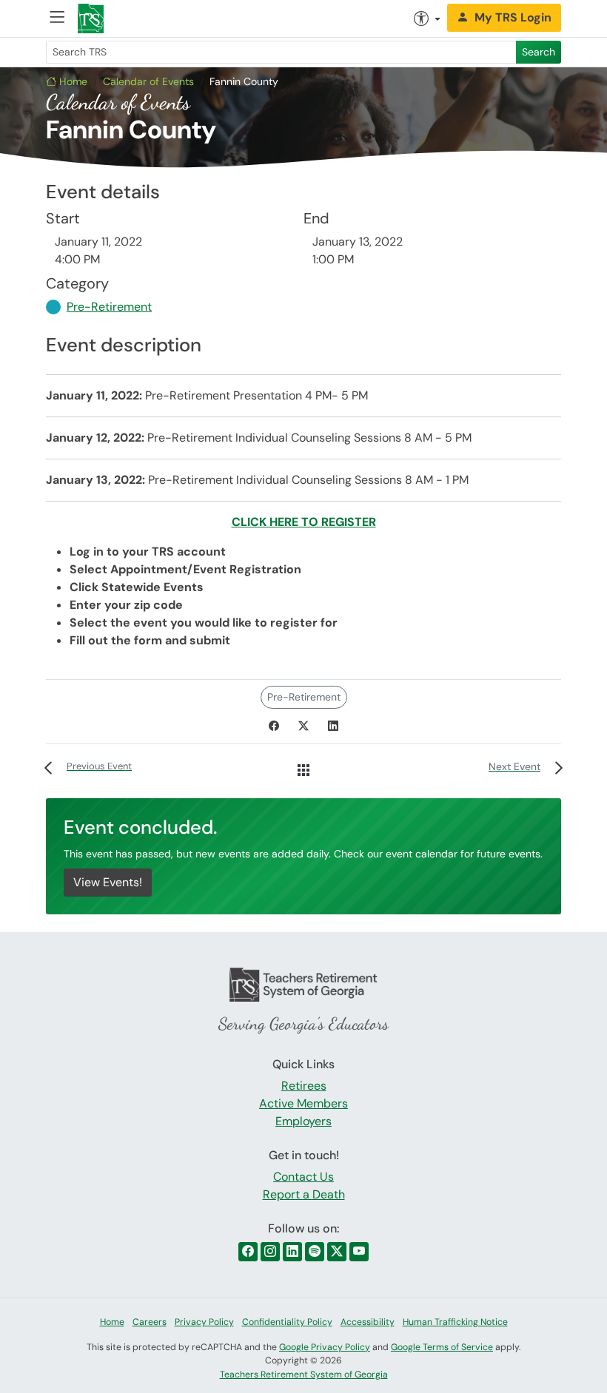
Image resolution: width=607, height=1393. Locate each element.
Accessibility (368, 1322)
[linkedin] (292, 1251)
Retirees (303, 1085)
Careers (150, 1322)
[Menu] (57, 19)
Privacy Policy (204, 1322)
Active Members (303, 1103)
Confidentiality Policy (287, 1322)
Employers (303, 1121)
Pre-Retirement (109, 306)
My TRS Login (512, 17)
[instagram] (270, 1251)
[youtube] (359, 1251)
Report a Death (304, 1194)
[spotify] (314, 1251)
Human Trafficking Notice (455, 1322)
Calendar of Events (148, 81)
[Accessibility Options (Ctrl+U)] (427, 18)
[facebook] (248, 1251)
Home (71, 81)
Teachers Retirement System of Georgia (304, 1374)
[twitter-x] (336, 1251)
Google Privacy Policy (324, 1347)
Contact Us (303, 1176)
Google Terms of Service (442, 1347)
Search (538, 51)
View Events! (107, 882)
